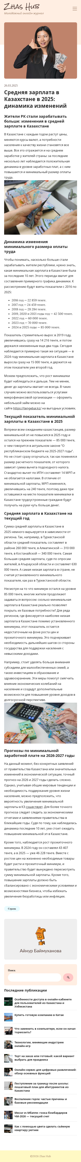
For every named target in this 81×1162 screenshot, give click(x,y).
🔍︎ (68, 977)
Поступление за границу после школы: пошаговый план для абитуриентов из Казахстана (42, 1087)
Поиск (11, 970)
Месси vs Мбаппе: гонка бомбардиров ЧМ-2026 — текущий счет (41, 1114)
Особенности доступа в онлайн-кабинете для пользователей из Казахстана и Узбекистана (43, 1003)
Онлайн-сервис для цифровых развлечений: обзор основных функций (45, 1071)
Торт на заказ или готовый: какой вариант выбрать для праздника (44, 1057)
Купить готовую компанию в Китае (39, 1015)
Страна (12, 908)
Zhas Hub (21, 7)
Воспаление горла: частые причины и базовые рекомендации (41, 1100)
